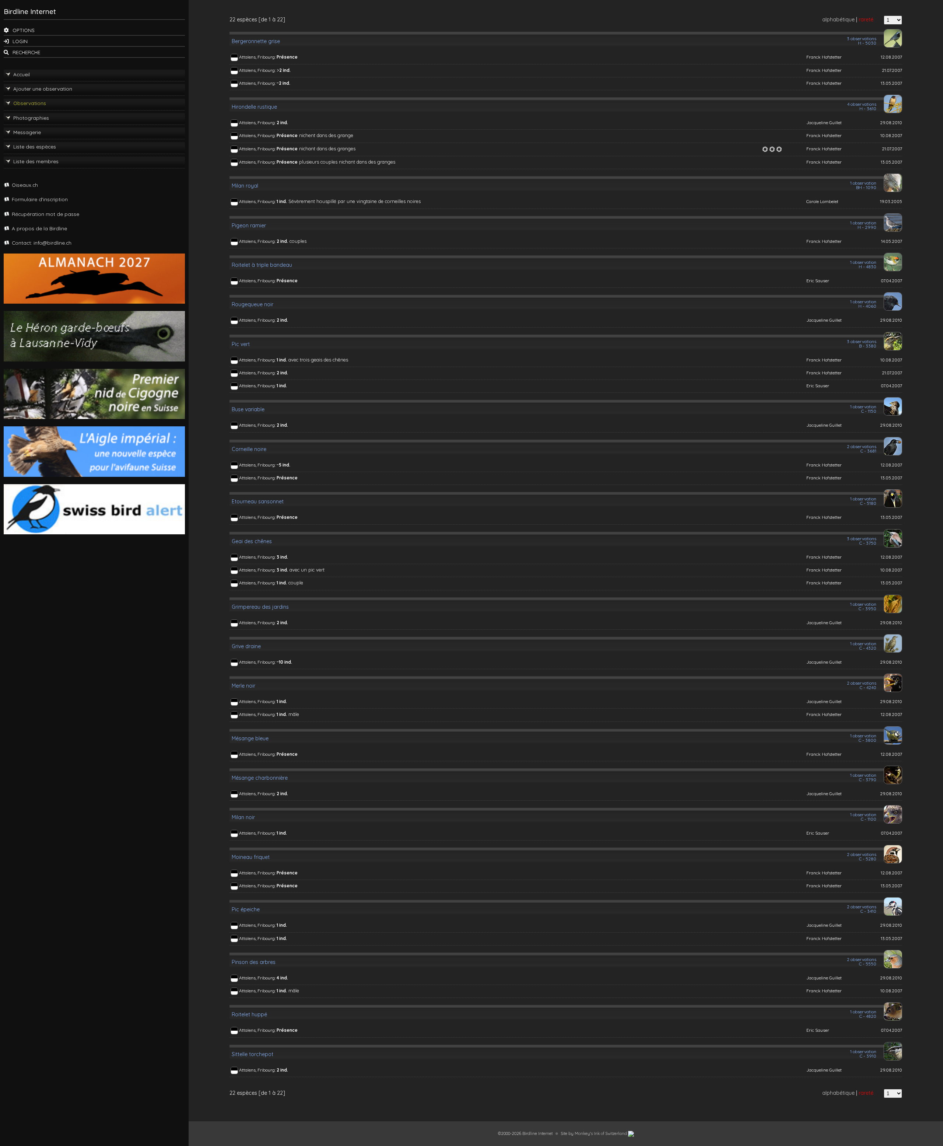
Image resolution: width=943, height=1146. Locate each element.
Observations (29, 103)
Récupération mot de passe (45, 214)
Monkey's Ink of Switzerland (601, 1133)
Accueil (21, 74)
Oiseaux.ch (25, 185)
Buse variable (248, 409)
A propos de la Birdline (39, 228)
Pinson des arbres (254, 962)
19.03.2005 (891, 201)
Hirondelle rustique (254, 107)
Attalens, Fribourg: (258, 57)
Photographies (31, 118)
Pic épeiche (246, 909)
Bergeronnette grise (256, 41)
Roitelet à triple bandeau (262, 265)
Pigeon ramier (249, 225)
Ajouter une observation (42, 88)
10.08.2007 (891, 135)
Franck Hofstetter (824, 57)
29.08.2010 (891, 122)
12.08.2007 (891, 57)
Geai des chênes (252, 541)
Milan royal (245, 185)
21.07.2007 (892, 70)
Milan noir (243, 817)
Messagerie (27, 132)
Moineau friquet (251, 857)
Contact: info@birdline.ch (41, 243)
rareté (866, 19)
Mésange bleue (250, 738)
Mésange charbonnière (260, 778)
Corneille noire (249, 449)
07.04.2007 (891, 280)
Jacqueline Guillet (824, 122)
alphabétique (838, 19)
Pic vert (241, 344)
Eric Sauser (817, 280)
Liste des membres (36, 161)
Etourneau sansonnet (258, 501)
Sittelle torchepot (252, 1054)
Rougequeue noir (252, 304)
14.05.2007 (891, 241)
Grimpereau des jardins (260, 607)
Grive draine (246, 646)
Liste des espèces (34, 146)
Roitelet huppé (249, 1014)
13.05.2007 (891, 83)
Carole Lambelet (822, 201)
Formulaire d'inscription (40, 199)
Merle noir (243, 685)
